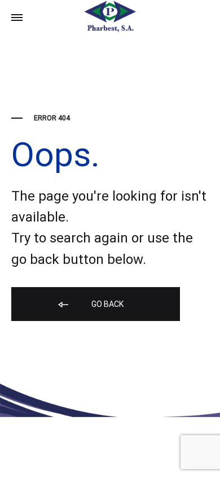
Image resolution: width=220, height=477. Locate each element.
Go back (107, 304)
